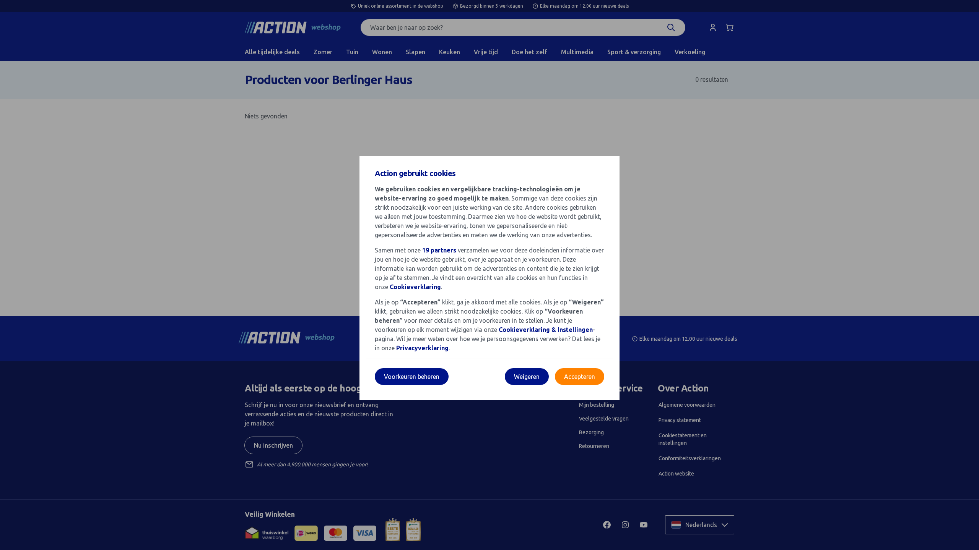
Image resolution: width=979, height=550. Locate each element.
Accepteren (579, 376)
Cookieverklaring (415, 286)
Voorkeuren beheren (411, 376)
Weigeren (527, 376)
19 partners (439, 250)
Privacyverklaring (422, 348)
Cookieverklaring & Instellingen (546, 329)
